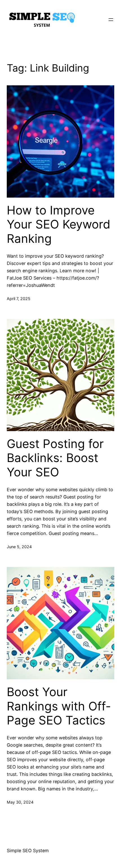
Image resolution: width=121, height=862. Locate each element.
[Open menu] (110, 19)
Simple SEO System (28, 850)
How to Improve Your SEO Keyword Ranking (58, 224)
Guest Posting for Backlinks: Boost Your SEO (55, 458)
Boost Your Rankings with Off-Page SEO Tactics (59, 706)
